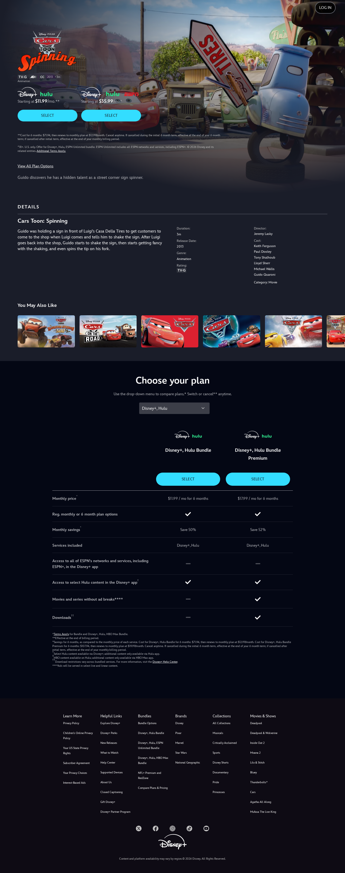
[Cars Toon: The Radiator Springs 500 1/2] (46, 331)
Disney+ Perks (108, 733)
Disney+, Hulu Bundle (151, 733)
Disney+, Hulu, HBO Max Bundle (153, 760)
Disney (179, 723)
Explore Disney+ (110, 723)
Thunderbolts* (259, 782)
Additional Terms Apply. (51, 151)
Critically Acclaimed (225, 743)
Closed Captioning (111, 792)
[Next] (336, 330)
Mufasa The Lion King (263, 811)
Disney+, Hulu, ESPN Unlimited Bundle (150, 745)
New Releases (108, 743)
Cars (253, 792)
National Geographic (187, 762)
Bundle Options (147, 723)
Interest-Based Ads (74, 782)
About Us (106, 782)
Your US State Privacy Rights (75, 750)
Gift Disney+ (107, 802)
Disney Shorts (221, 762)
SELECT (47, 115)
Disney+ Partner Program (115, 811)
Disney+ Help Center (165, 661)
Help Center (107, 762)
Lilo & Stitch (257, 762)
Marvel (179, 743)
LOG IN (325, 7)
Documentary (220, 772)
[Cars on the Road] (108, 331)
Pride (216, 782)
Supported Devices (111, 772)
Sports (216, 752)
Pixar (178, 733)
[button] (116, 716)
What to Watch (109, 752)
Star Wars (181, 752)
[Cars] (169, 331)
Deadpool (256, 723)
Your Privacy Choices (75, 773)
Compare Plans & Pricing (153, 788)
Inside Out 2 (257, 743)
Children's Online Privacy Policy (78, 735)
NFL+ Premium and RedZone (149, 775)
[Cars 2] (231, 331)
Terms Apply (61, 634)
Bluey (253, 772)
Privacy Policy (71, 723)
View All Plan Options (35, 166)
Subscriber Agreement (76, 763)
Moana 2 (255, 752)
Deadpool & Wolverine (263, 733)
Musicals (218, 733)
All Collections (221, 723)
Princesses (219, 792)
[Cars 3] (293, 331)
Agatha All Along (260, 802)
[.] (139, 828)
